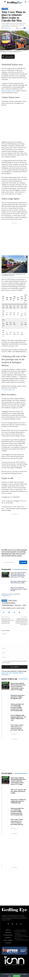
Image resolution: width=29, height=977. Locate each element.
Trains (24, 605)
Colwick (13, 91)
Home (3, 7)
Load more (14, 733)
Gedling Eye (7, 28)
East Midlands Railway (8, 603)
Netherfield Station (7, 605)
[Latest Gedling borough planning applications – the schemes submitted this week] (5, 717)
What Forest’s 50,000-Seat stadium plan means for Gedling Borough (19, 589)
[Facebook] (4, 612)
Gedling (10, 275)
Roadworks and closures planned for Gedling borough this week (18, 697)
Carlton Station (12, 600)
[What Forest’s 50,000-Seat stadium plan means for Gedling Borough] (5, 589)
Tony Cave (18, 605)
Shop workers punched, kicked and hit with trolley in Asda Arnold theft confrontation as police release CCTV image (18, 575)
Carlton (4, 170)
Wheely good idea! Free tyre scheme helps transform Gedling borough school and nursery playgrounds (17, 707)
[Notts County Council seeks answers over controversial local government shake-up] (5, 727)
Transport (7, 7)
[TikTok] (14, 612)
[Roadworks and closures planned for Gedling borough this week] (5, 697)
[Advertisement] (14, 124)
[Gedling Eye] (14, 2)
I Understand (16, 975)
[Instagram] (9, 612)
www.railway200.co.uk (8, 390)
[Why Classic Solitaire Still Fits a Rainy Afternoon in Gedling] (5, 582)
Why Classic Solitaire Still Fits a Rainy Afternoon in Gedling (18, 791)
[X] (19, 612)
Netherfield (5, 91)
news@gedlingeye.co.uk (6, 595)
